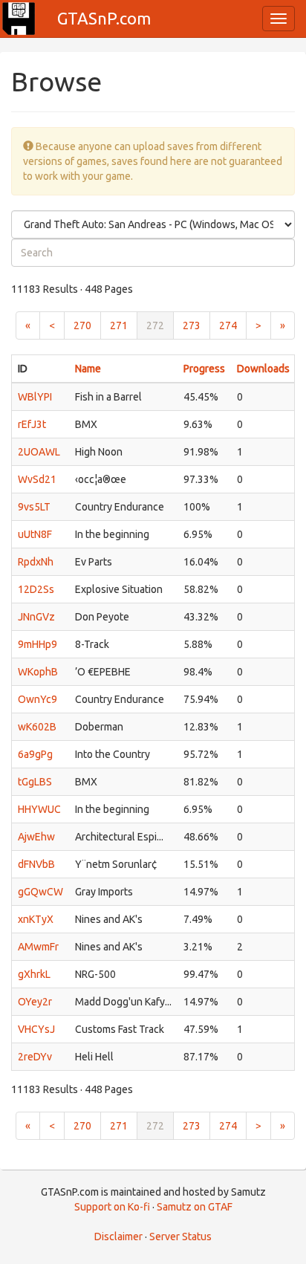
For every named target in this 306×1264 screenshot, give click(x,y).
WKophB (38, 672)
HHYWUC (39, 809)
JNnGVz (36, 617)
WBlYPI (35, 397)
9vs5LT (34, 507)
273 (192, 325)
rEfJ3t (32, 424)
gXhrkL (34, 974)
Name (88, 369)
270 (82, 325)
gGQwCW (40, 892)
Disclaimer (118, 1236)
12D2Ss (36, 589)
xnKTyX (35, 919)
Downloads (263, 369)
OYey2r (35, 1002)
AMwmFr (38, 947)
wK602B (37, 727)
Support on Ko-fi (112, 1207)
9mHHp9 (37, 644)
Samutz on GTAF (194, 1207)
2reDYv (35, 1057)
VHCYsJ (36, 1029)
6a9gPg (35, 754)
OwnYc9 (37, 699)
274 (228, 325)
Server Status (180, 1236)
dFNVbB (36, 864)
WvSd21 (37, 479)
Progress (204, 369)
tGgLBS (35, 782)
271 (119, 325)
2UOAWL (39, 452)
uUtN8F (35, 534)
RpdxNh (35, 562)
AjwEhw (36, 837)
